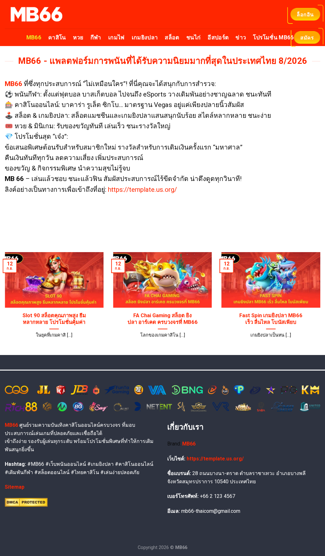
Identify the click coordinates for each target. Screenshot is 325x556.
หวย (78, 37)
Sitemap (14, 487)
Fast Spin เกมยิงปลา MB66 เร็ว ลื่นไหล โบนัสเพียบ (270, 318)
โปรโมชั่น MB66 (273, 37)
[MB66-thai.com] (36, 14)
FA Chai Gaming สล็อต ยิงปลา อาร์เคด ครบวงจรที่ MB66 (163, 318)
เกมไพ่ (116, 37)
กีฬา (95, 37)
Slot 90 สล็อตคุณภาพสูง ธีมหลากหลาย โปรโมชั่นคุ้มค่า (54, 318)
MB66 (33, 37)
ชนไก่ (193, 37)
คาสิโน (57, 37)
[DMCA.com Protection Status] (26, 502)
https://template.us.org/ (142, 189)
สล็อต (172, 37)
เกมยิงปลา (145, 37)
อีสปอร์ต (218, 37)
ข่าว (240, 37)
